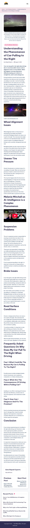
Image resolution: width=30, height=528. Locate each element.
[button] (8, 472)
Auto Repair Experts (13, 470)
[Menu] (27, 3)
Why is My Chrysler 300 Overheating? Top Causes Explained (14, 503)
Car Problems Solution (11, 44)
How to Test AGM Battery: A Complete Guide (13, 498)
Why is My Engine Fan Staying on (12, 516)
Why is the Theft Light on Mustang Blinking (15, 507)
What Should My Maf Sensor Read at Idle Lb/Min (14, 511)
